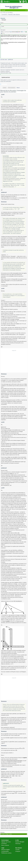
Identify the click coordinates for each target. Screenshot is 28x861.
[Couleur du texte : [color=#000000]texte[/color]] (17, 31)
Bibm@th (7, 1)
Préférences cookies (6, 853)
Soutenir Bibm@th (19, 841)
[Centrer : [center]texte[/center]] (15, 31)
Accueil (3, 10)
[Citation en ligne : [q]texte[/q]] (19, 31)
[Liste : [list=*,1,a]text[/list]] (4, 33)
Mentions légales (5, 849)
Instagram (17, 851)
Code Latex (4, 59)
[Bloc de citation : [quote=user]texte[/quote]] (24, 31)
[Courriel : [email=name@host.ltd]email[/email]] (1, 33)
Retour (18, 87)
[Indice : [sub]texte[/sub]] (9, 31)
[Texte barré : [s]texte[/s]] (6, 31)
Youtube (17, 849)
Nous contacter (5, 845)
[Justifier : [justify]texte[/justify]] (16, 31)
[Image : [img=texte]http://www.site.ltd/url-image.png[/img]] (21, 31)
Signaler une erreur (6, 841)
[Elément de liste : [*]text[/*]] (2, 33)
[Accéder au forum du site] (20, 1)
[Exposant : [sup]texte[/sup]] (8, 31)
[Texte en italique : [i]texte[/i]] (4, 31)
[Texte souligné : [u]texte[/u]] (5, 31)
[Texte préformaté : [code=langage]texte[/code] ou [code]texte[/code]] (23, 31)
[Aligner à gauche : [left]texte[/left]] (12, 31)
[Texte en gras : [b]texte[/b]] (2, 31)
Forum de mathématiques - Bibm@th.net (14, 7)
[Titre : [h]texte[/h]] (10, 31)
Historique (17, 843)
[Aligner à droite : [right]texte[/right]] (13, 31)
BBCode (11, 59)
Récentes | (10, 14)
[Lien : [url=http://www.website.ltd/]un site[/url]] (26, 31)
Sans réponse (16, 14)
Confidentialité (5, 851)
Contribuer (4, 843)
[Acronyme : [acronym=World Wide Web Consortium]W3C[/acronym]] (20, 31)
